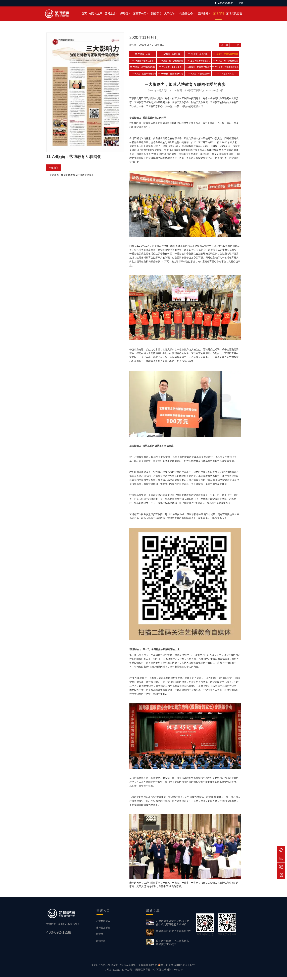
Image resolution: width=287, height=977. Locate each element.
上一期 (224, 44)
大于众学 (169, 13)
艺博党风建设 (234, 13)
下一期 (235, 44)
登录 (241, 3)
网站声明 (100, 941)
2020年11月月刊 (143, 37)
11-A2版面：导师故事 (170, 54)
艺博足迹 (110, 13)
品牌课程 (203, 13)
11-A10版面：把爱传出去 (170, 67)
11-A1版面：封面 (142, 54)
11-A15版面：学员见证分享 (198, 74)
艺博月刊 (218, 13)
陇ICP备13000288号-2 (144, 965)
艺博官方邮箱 (103, 927)
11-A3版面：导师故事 (197, 54)
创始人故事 (95, 13)
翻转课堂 (156, 13)
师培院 (124, 13)
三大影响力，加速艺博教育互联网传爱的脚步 (70, 175)
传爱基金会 (186, 13)
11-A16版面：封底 (225, 74)
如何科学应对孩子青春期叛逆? (173, 931)
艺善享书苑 (139, 13)
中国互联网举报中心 (144, 969)
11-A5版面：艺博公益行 (142, 61)
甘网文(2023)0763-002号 (118, 969)
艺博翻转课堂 (103, 921)
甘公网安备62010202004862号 (178, 965)
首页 (84, 13)
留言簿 (99, 934)
